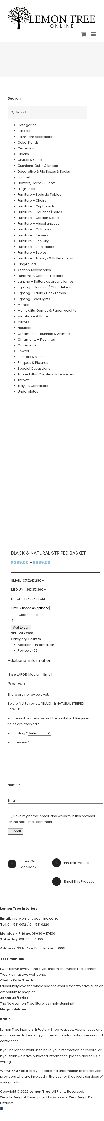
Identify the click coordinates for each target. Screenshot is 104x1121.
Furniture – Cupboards (36, 206)
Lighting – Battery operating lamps (46, 281)
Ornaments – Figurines (36, 339)
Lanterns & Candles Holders (40, 275)
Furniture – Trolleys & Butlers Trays (45, 258)
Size (14, 608)
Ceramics (26, 148)
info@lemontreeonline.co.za (35, 918)
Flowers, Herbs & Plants (37, 183)
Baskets (34, 639)
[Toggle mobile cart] (83, 34)
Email (13, 800)
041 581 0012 (16, 924)
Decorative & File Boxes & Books (44, 171)
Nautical (24, 327)
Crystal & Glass (30, 159)
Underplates (28, 391)
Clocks (23, 154)
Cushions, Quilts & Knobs (38, 165)
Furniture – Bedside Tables (39, 194)
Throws (24, 380)
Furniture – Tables (32, 252)
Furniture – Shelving (33, 241)
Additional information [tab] (36, 644)
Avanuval (60, 1097)
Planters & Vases (31, 356)
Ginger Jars (27, 264)
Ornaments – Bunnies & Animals (44, 333)
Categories (27, 125)
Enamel (24, 177)
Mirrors (23, 322)
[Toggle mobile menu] (93, 34)
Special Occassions (34, 368)
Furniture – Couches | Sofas (40, 212)
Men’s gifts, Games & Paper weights (47, 310)
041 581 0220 (39, 924)
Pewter (23, 351)
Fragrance (26, 188)
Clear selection (31, 614)
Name (14, 784)
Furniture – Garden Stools (38, 217)
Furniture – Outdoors (34, 229)
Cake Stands (28, 142)
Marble (23, 304)
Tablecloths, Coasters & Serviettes (46, 374)
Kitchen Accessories (34, 270)
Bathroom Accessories (36, 136)
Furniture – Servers (33, 235)
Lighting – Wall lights (34, 298)
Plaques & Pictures (33, 362)
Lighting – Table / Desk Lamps (42, 293)
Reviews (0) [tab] (27, 650)
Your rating (18, 733)
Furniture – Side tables (36, 246)
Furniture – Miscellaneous (38, 223)
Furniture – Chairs (32, 200)
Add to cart (21, 627)
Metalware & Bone (33, 316)
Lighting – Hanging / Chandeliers (44, 287)
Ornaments (27, 345)
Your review (18, 742)
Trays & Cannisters (33, 385)
